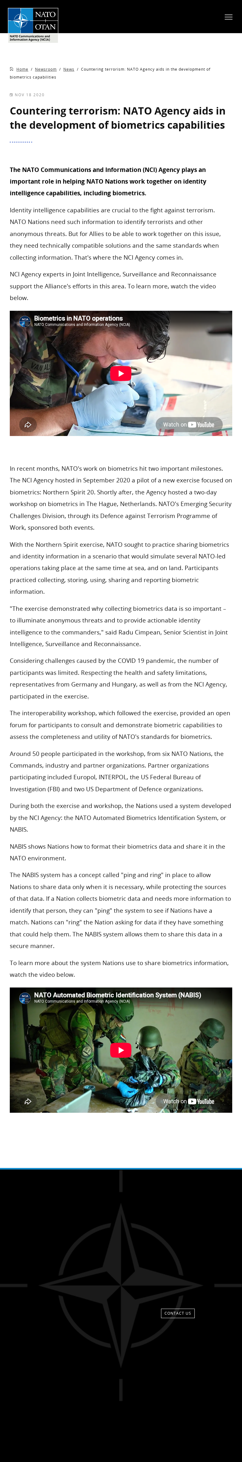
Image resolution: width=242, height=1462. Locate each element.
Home (22, 69)
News (68, 69)
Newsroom (46, 69)
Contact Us (177, 1313)
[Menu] (229, 17)
